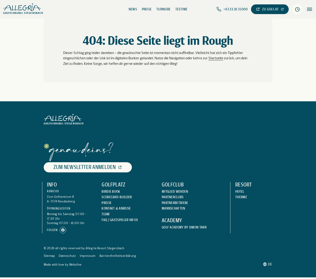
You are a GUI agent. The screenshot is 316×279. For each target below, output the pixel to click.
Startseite (215, 58)
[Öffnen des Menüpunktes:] (309, 9)
